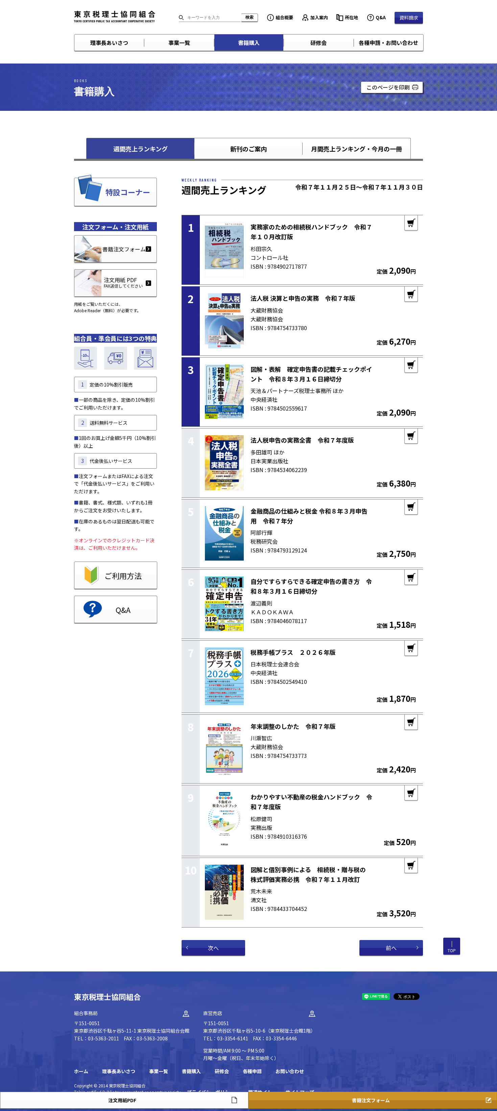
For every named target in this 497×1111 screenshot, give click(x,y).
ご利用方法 (123, 575)
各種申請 (252, 1071)
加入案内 (319, 17)
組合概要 (284, 17)
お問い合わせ (290, 1071)
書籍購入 (249, 43)
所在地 (351, 17)
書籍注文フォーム (124, 249)
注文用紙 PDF (123, 282)
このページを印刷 (388, 87)
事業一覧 (179, 43)
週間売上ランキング (140, 148)
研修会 (318, 43)
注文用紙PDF (122, 1100)
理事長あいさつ (109, 43)
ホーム (81, 1071)
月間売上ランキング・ (356, 148)
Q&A (381, 17)
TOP (452, 950)
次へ (213, 948)
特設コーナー (127, 192)
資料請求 (408, 17)
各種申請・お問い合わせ (388, 43)
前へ (391, 948)
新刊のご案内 (248, 148)
